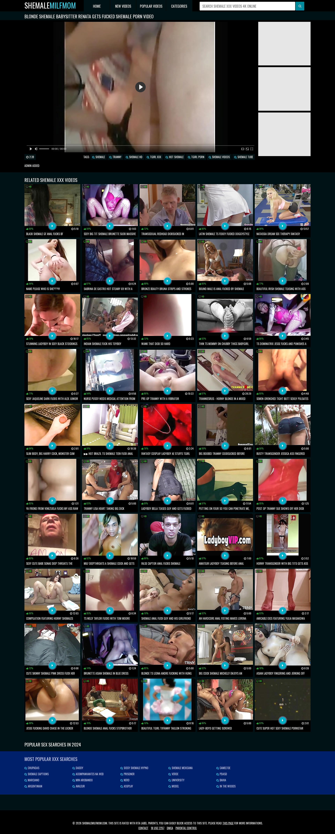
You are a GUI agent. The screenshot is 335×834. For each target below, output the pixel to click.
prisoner (129, 774)
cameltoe (224, 768)
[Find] (300, 6)
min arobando (84, 780)
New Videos (123, 6)
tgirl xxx (155, 157)
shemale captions (38, 774)
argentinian (34, 786)
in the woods (227, 786)
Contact (143, 828)
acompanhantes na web (89, 774)
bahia (222, 780)
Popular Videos (151, 6)
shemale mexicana (182, 768)
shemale (100, 157)
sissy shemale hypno (135, 768)
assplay (128, 786)
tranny (116, 157)
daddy (79, 768)
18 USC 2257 (157, 828)
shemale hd (135, 157)
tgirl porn (197, 157)
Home (97, 6)
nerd (126, 780)
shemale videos (220, 157)
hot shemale (176, 157)
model (175, 786)
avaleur (80, 786)
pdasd (223, 774)
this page (227, 823)
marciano (33, 780)
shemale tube (245, 157)
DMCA (170, 828)
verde (174, 774)
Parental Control (186, 828)
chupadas (33, 768)
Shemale (50, 5)
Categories (179, 6)
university (177, 780)
